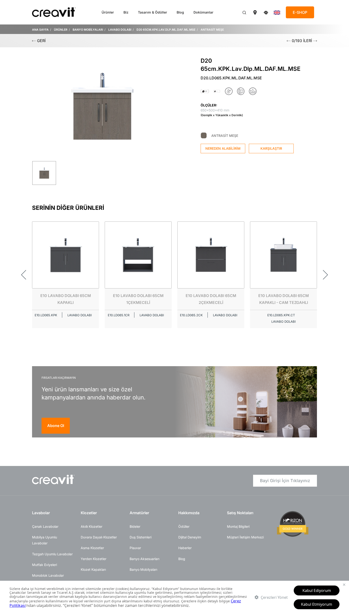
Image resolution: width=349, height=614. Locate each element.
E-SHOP (300, 12)
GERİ (41, 40)
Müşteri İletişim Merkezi (245, 537)
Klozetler (89, 512)
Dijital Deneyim (189, 537)
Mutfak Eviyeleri (44, 565)
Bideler (135, 526)
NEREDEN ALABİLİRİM (223, 148)
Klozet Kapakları (93, 569)
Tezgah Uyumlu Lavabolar (52, 554)
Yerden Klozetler (93, 559)
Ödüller (183, 526)
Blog (180, 12)
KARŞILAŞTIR (271, 148)
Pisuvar (135, 548)
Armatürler (139, 512)
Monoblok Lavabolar (48, 575)
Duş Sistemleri (140, 537)
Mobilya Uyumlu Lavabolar (44, 540)
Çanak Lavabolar (45, 526)
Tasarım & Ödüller (152, 12)
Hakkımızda (188, 512)
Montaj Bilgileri (238, 526)
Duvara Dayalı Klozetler (99, 537)
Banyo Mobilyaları (143, 569)
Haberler (185, 548)
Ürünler (108, 12)
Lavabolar (41, 512)
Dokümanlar (203, 12)
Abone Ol (55, 425)
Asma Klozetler (92, 548)
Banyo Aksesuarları (144, 559)
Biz (125, 12)
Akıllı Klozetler (91, 526)
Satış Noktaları (240, 512)
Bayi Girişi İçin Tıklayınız (285, 480)
